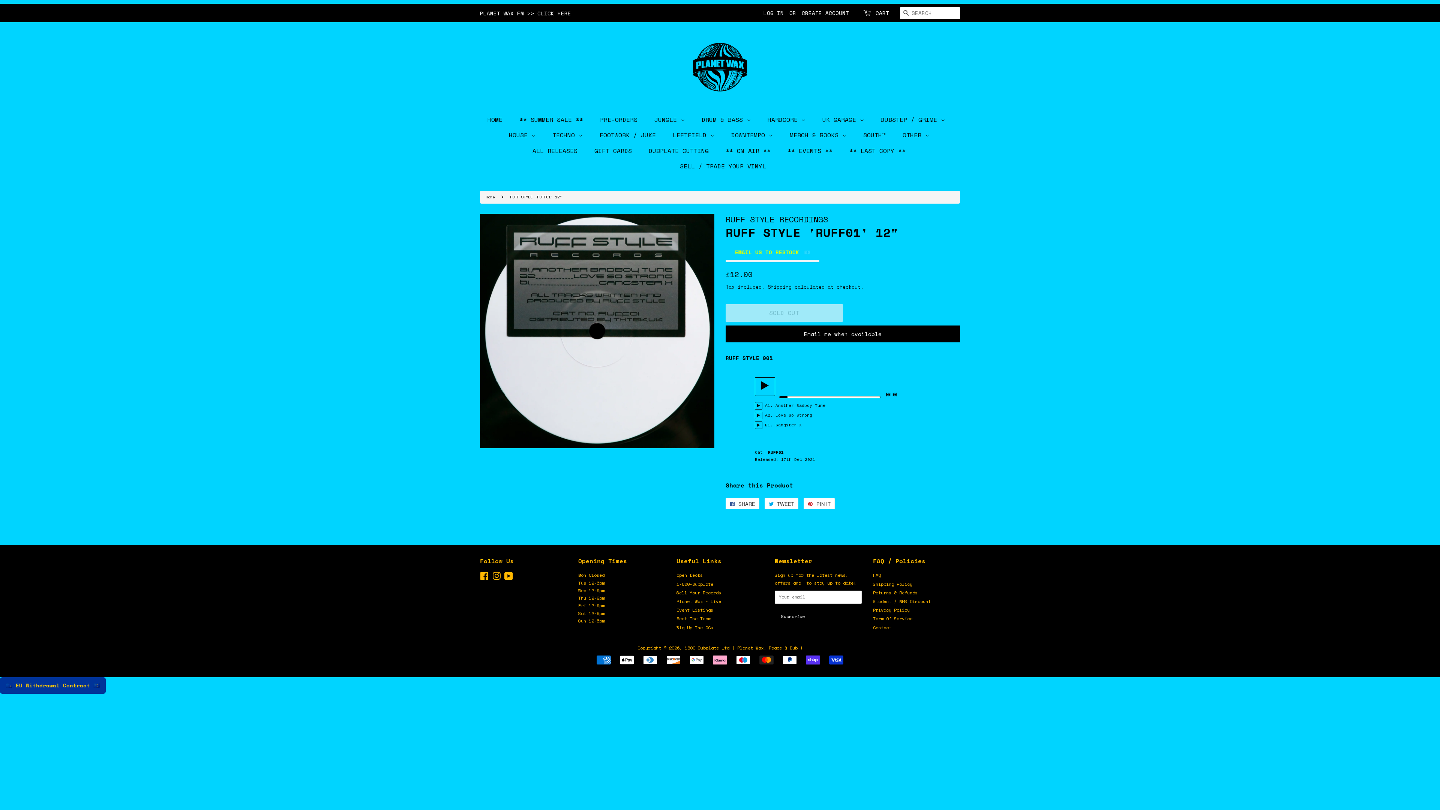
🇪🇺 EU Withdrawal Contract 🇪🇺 (53, 685)
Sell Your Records (698, 593)
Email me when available (843, 334)
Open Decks (689, 575)
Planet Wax (750, 648)
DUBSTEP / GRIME (911, 119)
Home (490, 197)
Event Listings (694, 610)
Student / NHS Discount (902, 601)
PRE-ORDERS (619, 119)
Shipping (780, 287)
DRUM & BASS (724, 119)
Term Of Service (892, 618)
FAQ (877, 575)
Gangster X (789, 425)
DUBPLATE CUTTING (679, 150)
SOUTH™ (874, 135)
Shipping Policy (892, 584)
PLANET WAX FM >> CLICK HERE (525, 13)
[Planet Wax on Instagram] (496, 577)
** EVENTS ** (810, 150)
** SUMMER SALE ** (551, 119)
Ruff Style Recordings (777, 219)
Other (914, 135)
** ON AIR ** (748, 150)
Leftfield (691, 135)
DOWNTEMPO (750, 135)
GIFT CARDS (613, 150)
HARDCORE (784, 119)
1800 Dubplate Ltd (707, 648)
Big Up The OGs (694, 627)
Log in (774, 13)
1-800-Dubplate (694, 584)
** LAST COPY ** (877, 150)
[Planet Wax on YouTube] (508, 577)
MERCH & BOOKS (816, 135)
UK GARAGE (841, 119)
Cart (882, 13)
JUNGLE (667, 119)
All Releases (555, 150)
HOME (495, 119)
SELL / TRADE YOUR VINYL (723, 166)
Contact (882, 627)
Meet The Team (693, 618)
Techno (565, 135)
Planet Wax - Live (698, 601)
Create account (825, 13)
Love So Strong (794, 415)
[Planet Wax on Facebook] (484, 577)
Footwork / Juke (628, 135)
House (520, 135)
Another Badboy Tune (800, 406)
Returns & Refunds (895, 593)
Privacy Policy (891, 610)
